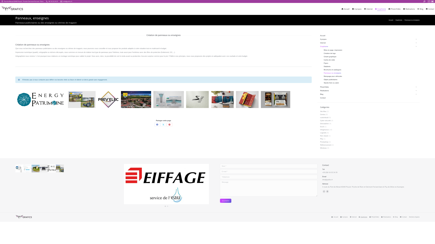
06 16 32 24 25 (53, 1)
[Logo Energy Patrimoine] (52, 168)
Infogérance (324, 130)
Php (321, 139)
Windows (323, 148)
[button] (165, 206)
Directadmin (324, 123)
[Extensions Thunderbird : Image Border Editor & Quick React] (19, 168)
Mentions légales (414, 217)
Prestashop (324, 142)
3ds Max (323, 111)
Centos (322, 114)
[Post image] (16, 99)
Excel (322, 127)
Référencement (325, 145)
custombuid (324, 117)
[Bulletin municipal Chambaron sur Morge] (60, 168)
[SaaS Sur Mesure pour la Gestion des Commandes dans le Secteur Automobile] (28, 168)
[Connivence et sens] (44, 168)
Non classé (324, 136)
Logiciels (323, 133)
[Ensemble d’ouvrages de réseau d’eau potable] (36, 168)
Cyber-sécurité (325, 120)
